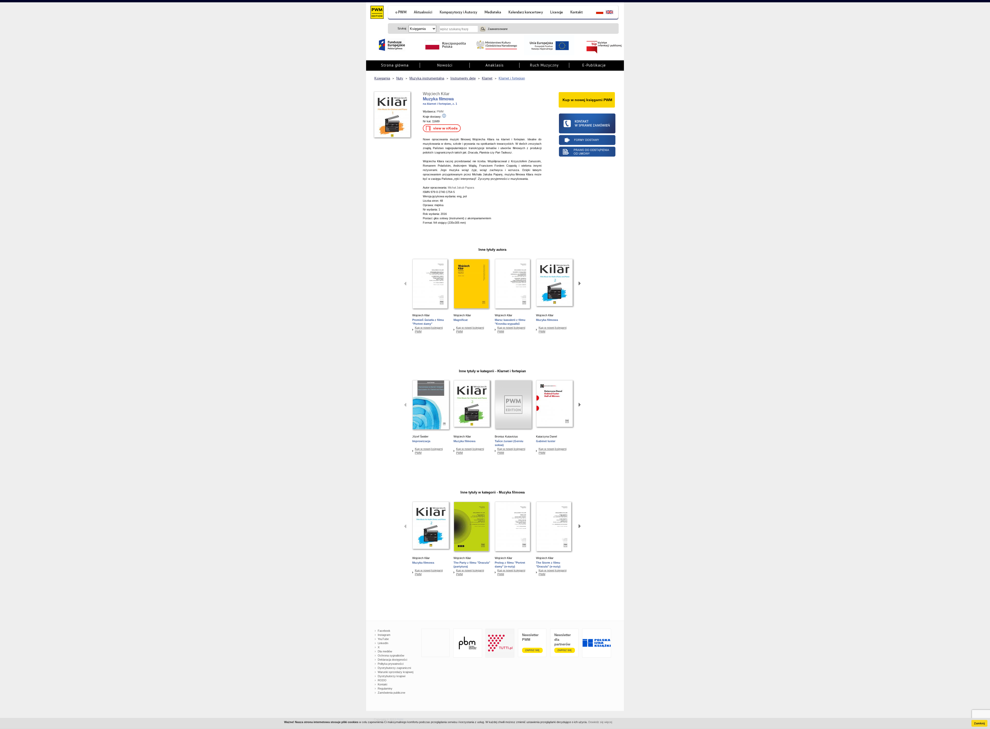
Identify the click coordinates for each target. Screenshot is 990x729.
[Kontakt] (577, 13)
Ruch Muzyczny (544, 65)
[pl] (596, 13)
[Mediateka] (493, 13)
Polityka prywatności (390, 663)
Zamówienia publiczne (391, 692)
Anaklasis (494, 65)
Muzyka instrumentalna (426, 78)
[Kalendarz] (526, 13)
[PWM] (376, 12)
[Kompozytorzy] (458, 13)
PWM (440, 111)
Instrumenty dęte (463, 78)
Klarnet (487, 78)
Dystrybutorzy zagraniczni (394, 667)
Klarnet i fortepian (512, 78)
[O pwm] (398, 13)
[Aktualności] (423, 13)
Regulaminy (385, 688)
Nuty (399, 78)
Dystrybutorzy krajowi (391, 676)
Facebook (384, 630)
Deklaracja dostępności (392, 659)
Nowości (444, 65)
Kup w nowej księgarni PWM (429, 329)
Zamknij (979, 723)
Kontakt (382, 684)
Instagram (384, 634)
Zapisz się (532, 650)
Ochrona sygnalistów (391, 655)
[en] (612, 13)
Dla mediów (385, 651)
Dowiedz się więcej (600, 722)
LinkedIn (383, 643)
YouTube (383, 639)
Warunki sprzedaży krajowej (395, 672)
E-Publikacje (594, 65)
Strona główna (395, 65)
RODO (382, 680)
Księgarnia (382, 78)
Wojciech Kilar (436, 94)
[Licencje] (556, 13)
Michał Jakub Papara (461, 187)
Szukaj (483, 28)
